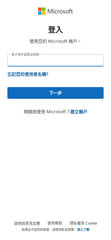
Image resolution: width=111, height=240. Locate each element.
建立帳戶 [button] (79, 111)
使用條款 (54, 223)
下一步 (55, 93)
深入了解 (83, 229)
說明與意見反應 (27, 223)
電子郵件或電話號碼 (25, 54)
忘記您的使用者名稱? (27, 74)
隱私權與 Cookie (83, 223)
